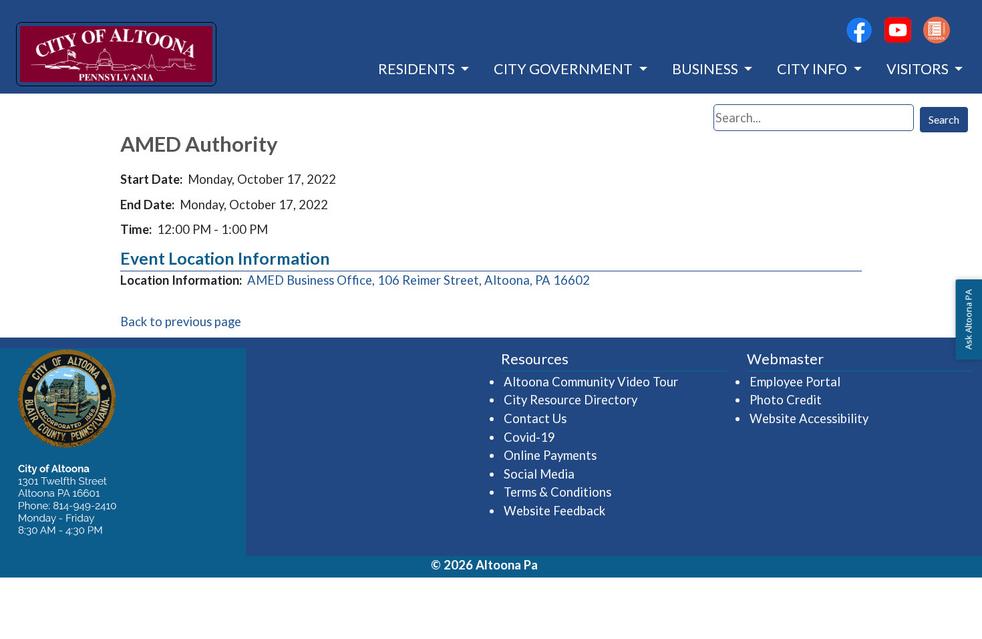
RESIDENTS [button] (418, 69)
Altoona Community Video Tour (591, 381)
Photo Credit (786, 399)
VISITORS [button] (918, 69)
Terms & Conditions (557, 492)
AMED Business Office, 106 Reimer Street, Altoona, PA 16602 (418, 280)
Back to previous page (180, 321)
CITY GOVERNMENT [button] (564, 69)
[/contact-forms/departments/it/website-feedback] (936, 30)
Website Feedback (554, 510)
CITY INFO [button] (813, 69)
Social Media (539, 474)
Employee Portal (796, 381)
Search (944, 119)
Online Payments (550, 455)
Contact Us (535, 418)
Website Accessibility (809, 418)
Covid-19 (529, 437)
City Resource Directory (570, 399)
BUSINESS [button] (706, 69)
